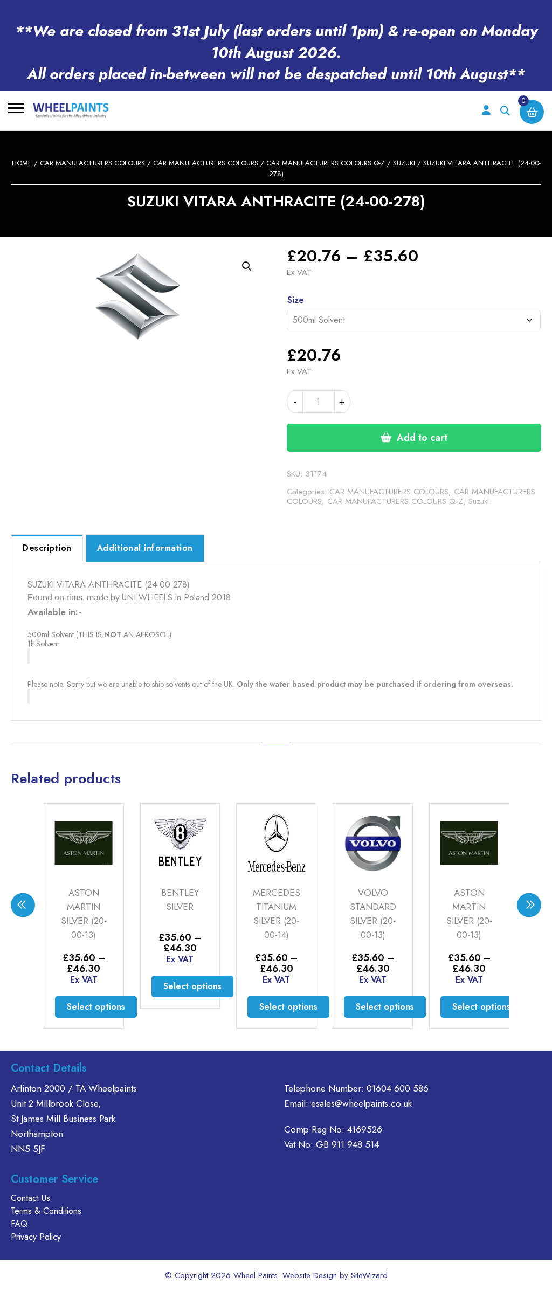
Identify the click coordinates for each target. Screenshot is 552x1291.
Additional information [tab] (145, 548)
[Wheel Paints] (70, 110)
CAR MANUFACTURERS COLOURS (92, 163)
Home (22, 163)
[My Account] (486, 110)
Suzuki (404, 163)
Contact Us (30, 1198)
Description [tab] (47, 548)
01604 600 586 (398, 1088)
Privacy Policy (36, 1237)
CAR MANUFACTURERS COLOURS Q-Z (325, 163)
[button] (247, 266)
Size (295, 300)
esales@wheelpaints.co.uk (361, 1103)
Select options (96, 1006)
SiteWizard (369, 1275)
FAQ (19, 1224)
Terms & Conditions (46, 1211)
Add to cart (422, 438)
